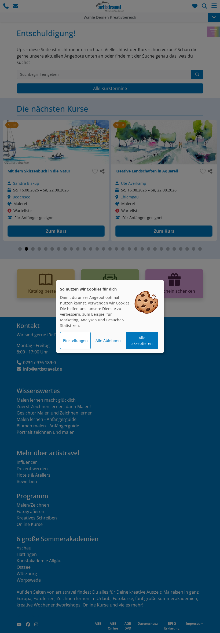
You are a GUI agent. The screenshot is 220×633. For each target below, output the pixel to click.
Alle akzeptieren (142, 340)
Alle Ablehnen (108, 340)
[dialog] (110, 316)
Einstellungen (75, 340)
